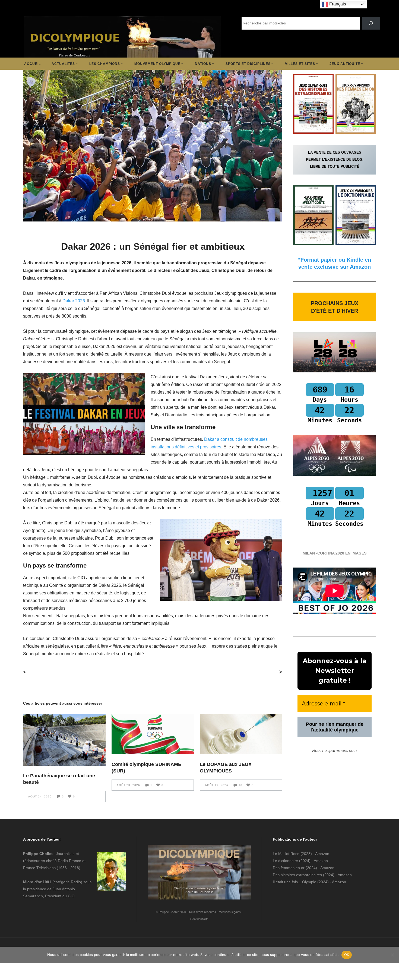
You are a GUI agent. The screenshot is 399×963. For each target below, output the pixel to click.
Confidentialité (199, 919)
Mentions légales (230, 912)
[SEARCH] (371, 23)
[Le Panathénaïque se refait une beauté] (64, 740)
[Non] (392, 955)
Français (337, 4)
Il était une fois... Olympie (294, 882)
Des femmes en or (289, 868)
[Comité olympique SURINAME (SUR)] (153, 734)
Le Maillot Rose (286, 853)
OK (346, 954)
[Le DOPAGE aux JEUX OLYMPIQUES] (241, 734)
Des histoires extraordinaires (297, 875)
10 (240, 785)
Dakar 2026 (73, 301)
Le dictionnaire (285, 861)
